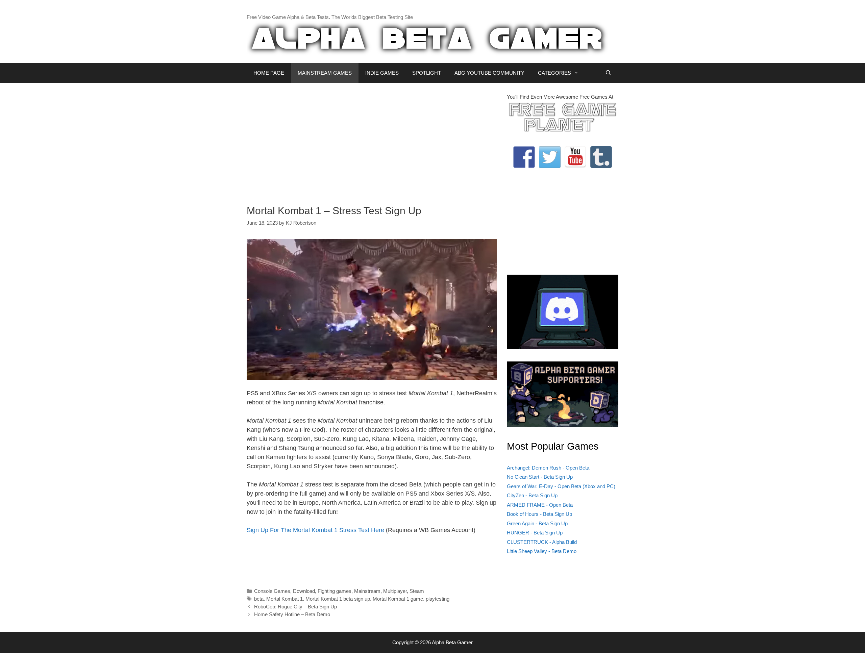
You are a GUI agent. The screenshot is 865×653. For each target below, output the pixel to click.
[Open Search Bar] (608, 73)
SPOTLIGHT (426, 73)
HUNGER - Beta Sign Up (535, 532)
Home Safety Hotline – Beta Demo (292, 614)
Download (304, 591)
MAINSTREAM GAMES (325, 73)
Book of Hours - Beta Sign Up (539, 514)
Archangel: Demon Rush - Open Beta (548, 468)
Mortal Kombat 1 (284, 599)
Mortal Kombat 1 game (398, 599)
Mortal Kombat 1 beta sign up (337, 599)
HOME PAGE (268, 73)
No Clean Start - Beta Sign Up (540, 477)
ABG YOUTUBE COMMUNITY (489, 73)
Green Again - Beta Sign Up (537, 523)
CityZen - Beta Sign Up (532, 495)
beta (259, 599)
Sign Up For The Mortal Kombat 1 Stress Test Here (315, 530)
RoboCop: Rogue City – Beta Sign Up (295, 606)
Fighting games (334, 591)
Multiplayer (395, 591)
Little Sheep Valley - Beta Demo (541, 551)
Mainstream (367, 591)
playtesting (437, 599)
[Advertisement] (372, 140)
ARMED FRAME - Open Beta (540, 505)
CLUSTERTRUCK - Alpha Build (542, 542)
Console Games (272, 591)
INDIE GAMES (382, 73)
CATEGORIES (554, 73)
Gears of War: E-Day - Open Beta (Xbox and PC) (561, 486)
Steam (417, 591)
